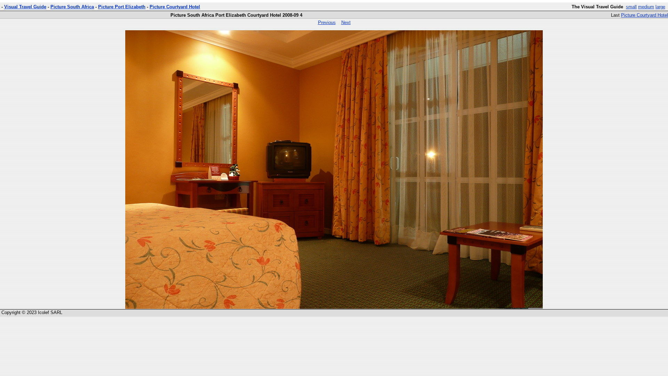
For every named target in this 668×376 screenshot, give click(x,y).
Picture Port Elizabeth (121, 6)
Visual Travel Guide (25, 6)
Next (346, 22)
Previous (327, 22)
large (660, 6)
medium (646, 6)
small (631, 6)
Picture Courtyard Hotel (175, 6)
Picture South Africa (72, 6)
